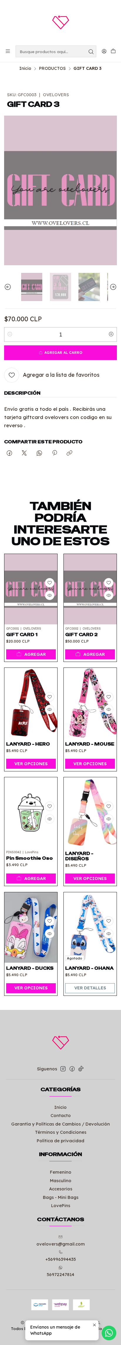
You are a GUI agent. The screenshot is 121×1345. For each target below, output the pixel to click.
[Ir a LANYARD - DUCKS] (30, 927)
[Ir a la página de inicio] (60, 22)
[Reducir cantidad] (9, 334)
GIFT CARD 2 (81, 634)
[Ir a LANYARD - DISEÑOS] (90, 812)
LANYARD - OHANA (89, 968)
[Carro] (113, 51)
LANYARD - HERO (28, 744)
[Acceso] (104, 51)
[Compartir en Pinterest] (54, 453)
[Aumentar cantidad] (111, 334)
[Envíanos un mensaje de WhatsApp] (109, 1333)
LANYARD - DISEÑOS (79, 856)
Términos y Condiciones (60, 1132)
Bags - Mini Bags (60, 1197)
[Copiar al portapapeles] (69, 453)
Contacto (61, 1115)
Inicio (25, 68)
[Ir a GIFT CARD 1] (30, 589)
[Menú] (8, 51)
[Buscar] (91, 51)
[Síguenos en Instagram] (63, 1069)
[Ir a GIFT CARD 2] (90, 589)
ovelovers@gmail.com (60, 1244)
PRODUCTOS (52, 68)
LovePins (60, 1205)
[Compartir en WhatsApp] (39, 453)
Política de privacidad (60, 1140)
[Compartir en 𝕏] (24, 453)
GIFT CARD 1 (22, 634)
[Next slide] (112, 287)
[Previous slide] (8, 287)
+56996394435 (60, 1259)
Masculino (60, 1180)
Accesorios (60, 1189)
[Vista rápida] (49, 595)
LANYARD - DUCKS (29, 968)
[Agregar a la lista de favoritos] (49, 582)
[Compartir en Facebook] (9, 453)
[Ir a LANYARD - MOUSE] (90, 703)
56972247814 (60, 1274)
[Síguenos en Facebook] (72, 1069)
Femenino (60, 1172)
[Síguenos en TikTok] (81, 1069)
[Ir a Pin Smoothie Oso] (30, 812)
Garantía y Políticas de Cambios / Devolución (60, 1124)
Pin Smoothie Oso (29, 858)
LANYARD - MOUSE (89, 744)
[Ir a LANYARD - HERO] (30, 703)
